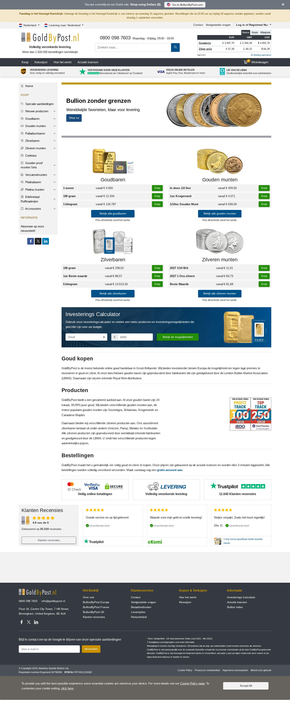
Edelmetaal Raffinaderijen (30, 199)
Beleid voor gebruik (261, 670)
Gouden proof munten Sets (32, 165)
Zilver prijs (205, 48)
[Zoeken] (175, 47)
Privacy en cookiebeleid (207, 670)
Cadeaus (30, 155)
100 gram (69, 196)
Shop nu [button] (74, 117)
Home (28, 86)
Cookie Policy (185, 670)
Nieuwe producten (36, 111)
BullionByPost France (96, 607)
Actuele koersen (237, 602)
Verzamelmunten (35, 174)
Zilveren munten (220, 259)
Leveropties (138, 612)
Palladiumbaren (34, 133)
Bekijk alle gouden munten (220, 213)
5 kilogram (70, 284)
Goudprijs (205, 43)
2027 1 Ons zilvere (182, 276)
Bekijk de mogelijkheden (178, 337)
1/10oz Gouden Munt (184, 204)
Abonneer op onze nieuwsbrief (32, 229)
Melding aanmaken (262, 55)
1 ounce (68, 188)
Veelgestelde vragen (218, 24)
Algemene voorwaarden (235, 670)
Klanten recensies (49, 540)
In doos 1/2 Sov (180, 188)
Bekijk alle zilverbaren (113, 293)
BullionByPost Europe (96, 602)
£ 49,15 (247, 48)
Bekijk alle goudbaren (113, 213)
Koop (25, 62)
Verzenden (91, 648)
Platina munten (34, 189)
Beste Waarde (179, 284)
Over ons (88, 597)
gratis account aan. (170, 470)
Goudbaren (113, 179)
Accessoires (32, 208)
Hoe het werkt (62, 62)
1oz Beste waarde (75, 276)
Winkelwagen (258, 61)
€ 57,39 (230, 48)
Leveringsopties (166, 642)
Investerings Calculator (241, 597)
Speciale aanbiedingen (39, 104)
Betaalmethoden (141, 607)
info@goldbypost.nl (53, 601)
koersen (88, 62)
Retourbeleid (139, 617)
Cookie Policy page (192, 683)
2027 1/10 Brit (179, 268)
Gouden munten (220, 179)
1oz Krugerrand (180, 196)
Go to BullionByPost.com (187, 4)
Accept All (246, 685)
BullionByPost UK (93, 612)
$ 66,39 (265, 48)
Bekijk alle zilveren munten (219, 293)
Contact (198, 24)
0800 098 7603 (28, 601)
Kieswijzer (41, 62)
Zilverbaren (113, 259)
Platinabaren (32, 182)
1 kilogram (70, 204)
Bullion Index (235, 607)
